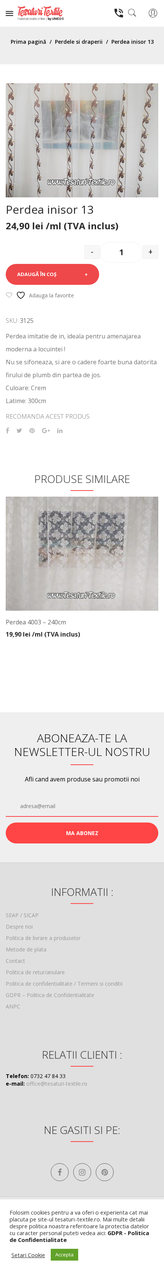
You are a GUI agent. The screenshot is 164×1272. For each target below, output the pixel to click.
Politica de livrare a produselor (43, 938)
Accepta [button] (64, 1254)
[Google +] (46, 430)
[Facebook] (7, 430)
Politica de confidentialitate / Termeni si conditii (64, 983)
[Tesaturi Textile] (40, 12)
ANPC (13, 1006)
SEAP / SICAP (22, 915)
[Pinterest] (32, 430)
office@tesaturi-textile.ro (56, 1083)
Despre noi (19, 926)
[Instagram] (82, 1172)
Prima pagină (28, 41)
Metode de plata (26, 949)
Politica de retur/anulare (35, 972)
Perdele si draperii (79, 41)
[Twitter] (19, 430)
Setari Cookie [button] (28, 1254)
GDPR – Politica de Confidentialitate (50, 995)
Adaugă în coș (36, 274)
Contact (15, 960)
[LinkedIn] (60, 430)
